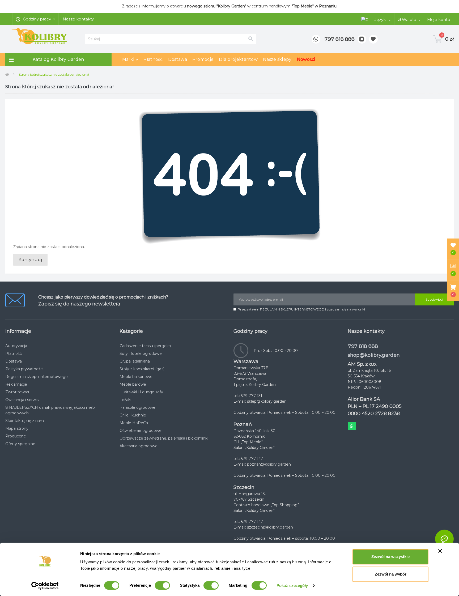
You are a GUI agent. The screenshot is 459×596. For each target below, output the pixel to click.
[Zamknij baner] (440, 551)
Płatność (153, 59)
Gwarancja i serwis (22, 399)
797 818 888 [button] (363, 346)
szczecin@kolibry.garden (270, 527)
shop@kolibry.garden (374, 355)
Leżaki (125, 399)
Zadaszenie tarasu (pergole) (145, 345)
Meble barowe (133, 384)
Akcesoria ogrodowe (139, 446)
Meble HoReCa (134, 422)
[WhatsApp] (316, 39)
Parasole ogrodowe (137, 407)
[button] (453, 290)
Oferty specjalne (20, 443)
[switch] (162, 585)
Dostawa (177, 59)
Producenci (16, 436)
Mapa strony (16, 428)
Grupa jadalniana (135, 361)
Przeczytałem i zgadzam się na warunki (301, 309)
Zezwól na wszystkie (390, 556)
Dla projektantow (238, 59)
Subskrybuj (434, 299)
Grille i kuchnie (133, 415)
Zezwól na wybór (390, 574)
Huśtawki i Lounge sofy (141, 392)
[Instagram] (362, 39)
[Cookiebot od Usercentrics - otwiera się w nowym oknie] (45, 586)
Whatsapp (352, 426)
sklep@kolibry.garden (267, 401)
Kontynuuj (30, 259)
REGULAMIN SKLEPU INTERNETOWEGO (292, 309)
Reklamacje (16, 384)
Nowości (306, 59)
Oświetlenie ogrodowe (141, 430)
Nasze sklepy (277, 59)
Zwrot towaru (18, 392)
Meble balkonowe (136, 376)
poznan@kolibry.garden (269, 464)
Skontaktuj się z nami (25, 420)
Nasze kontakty (78, 19)
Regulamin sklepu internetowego (36, 376)
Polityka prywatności (24, 369)
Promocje (203, 59)
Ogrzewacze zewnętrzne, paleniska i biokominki (164, 438)
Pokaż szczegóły (292, 585)
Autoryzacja (16, 345)
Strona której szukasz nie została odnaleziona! (54, 74)
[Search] (250, 39)
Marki (128, 59)
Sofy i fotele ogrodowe (141, 353)
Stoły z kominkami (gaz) (142, 369)
